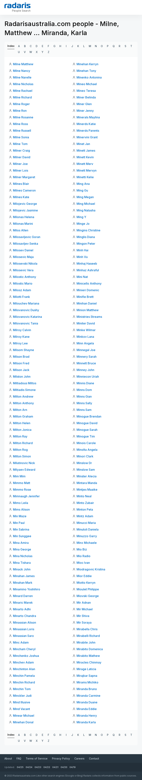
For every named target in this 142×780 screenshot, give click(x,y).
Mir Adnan (84, 602)
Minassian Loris (23, 629)
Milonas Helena (23, 217)
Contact (94, 758)
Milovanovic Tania (25, 323)
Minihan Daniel (87, 303)
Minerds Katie (86, 124)
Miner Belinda (86, 97)
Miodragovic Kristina (91, 569)
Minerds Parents (88, 130)
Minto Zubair (85, 503)
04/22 (46, 767)
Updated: (9, 767)
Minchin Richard (24, 682)
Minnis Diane (85, 383)
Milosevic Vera (23, 270)
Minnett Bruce (86, 363)
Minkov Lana (85, 336)
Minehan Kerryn (87, 64)
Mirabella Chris (87, 629)
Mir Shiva (83, 616)
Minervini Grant (87, 137)
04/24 (29, 767)
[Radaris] (17, 5)
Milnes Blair (21, 184)
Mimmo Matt (21, 483)
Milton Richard (23, 443)
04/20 (64, 767)
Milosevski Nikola (25, 263)
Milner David (21, 157)
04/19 (73, 767)
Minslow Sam (86, 469)
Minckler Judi (22, 695)
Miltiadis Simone (24, 390)
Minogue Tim (86, 436)
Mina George (22, 549)
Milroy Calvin (22, 330)
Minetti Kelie (85, 177)
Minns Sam (84, 410)
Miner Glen (84, 104)
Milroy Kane (21, 336)
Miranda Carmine (88, 695)
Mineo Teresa (86, 91)
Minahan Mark (22, 582)
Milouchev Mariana (26, 303)
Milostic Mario (22, 283)
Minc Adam (21, 642)
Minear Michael (23, 715)
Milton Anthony (23, 403)
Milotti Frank (21, 297)
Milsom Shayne (23, 350)
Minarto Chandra (24, 616)
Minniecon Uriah (88, 376)
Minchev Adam (23, 662)
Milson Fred (21, 363)
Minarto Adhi (22, 609)
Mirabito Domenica (90, 649)
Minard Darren (23, 596)
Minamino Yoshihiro (26, 589)
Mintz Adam (85, 516)
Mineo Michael (87, 84)
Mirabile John (86, 642)
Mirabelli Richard (88, 636)
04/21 (55, 767)
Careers (79, 758)
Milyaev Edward (24, 469)
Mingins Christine (88, 230)
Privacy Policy (61, 758)
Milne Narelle (22, 77)
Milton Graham (23, 416)
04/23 (38, 767)
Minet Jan (83, 144)
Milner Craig (21, 150)
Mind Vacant (21, 709)
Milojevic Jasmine (25, 210)
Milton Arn (20, 410)
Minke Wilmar (86, 330)
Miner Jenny (85, 110)
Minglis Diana (86, 237)
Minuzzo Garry (87, 536)
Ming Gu (82, 190)
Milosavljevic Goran (26, 237)
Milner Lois (20, 170)
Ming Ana (83, 184)
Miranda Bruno (87, 689)
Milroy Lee (20, 343)
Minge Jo (83, 223)
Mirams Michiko (87, 682)
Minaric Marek (23, 602)
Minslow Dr (84, 463)
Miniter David (86, 323)
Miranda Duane (87, 702)
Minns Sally (84, 403)
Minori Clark (85, 456)
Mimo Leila (20, 503)
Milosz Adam (22, 290)
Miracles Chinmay (89, 662)
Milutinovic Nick (24, 463)
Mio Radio (83, 556)
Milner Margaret (24, 177)
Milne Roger (21, 104)
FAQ (18, 758)
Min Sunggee (22, 536)
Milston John (22, 376)
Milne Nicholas (23, 84)
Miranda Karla (86, 722)
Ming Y (81, 217)
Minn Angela (85, 343)
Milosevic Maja (23, 257)
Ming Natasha (86, 210)
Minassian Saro (23, 636)
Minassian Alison (24, 622)
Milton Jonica (22, 430)
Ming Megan (85, 197)
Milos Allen (20, 230)
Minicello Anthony (89, 283)
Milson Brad (21, 356)
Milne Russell (22, 130)
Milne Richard (22, 97)
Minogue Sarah (87, 430)
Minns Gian (84, 396)
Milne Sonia (21, 137)
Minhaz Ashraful (88, 270)
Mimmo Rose (22, 489)
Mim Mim (19, 476)
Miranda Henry (87, 715)
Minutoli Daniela (88, 529)
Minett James (86, 150)
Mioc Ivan (83, 563)
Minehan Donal (23, 722)
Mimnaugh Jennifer (26, 496)
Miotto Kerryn (86, 582)
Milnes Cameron (24, 190)
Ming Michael (86, 204)
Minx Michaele (87, 543)
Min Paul (19, 523)
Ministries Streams (89, 317)
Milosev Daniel (23, 250)
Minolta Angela (87, 449)
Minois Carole (86, 443)
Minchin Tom (22, 689)
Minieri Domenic (88, 290)
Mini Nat (82, 277)
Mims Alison (21, 509)
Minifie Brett (85, 297)
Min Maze (19, 516)
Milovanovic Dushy (26, 310)
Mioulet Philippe (88, 589)
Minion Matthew (88, 310)
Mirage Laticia (86, 669)
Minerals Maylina (88, 117)
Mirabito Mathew (88, 656)
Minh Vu (82, 257)
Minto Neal (84, 496)
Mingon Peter (86, 243)
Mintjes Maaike (87, 489)
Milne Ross (20, 124)
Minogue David (87, 423)
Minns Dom (84, 390)
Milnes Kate (21, 197)
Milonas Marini (23, 223)
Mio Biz (82, 549)
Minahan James (24, 576)
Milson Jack (21, 370)
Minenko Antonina (89, 77)
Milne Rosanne (23, 117)
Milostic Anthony (24, 277)
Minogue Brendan (89, 416)
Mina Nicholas (22, 556)
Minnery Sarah (87, 356)
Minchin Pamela (24, 676)
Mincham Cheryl (24, 649)
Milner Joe (20, 164)
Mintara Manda (87, 483)
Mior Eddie (84, 576)
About (8, 758)
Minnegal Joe (86, 350)
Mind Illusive (21, 702)
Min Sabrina (21, 529)
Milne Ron (20, 110)
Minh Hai (82, 250)
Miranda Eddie (87, 709)
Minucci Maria (86, 523)
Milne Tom (20, 144)
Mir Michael (85, 609)
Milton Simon (22, 456)
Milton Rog (20, 449)
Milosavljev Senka (25, 243)
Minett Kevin (85, 157)
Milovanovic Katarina (27, 317)
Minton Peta (85, 509)
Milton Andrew (23, 396)
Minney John (85, 370)
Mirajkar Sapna (87, 676)
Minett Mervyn (87, 170)
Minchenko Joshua (26, 656)
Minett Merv (85, 164)
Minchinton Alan (24, 669)
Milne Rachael (22, 91)
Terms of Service (37, 758)
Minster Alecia (87, 476)
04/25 (20, 767)
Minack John (22, 569)
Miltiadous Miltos (24, 383)
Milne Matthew (23, 64)
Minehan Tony (86, 71)
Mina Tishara (22, 563)
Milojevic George (25, 204)
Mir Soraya (84, 622)
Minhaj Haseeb (87, 263)
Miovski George (88, 596)
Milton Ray (20, 436)
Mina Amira (21, 543)
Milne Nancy (21, 71)
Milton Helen (21, 423)
